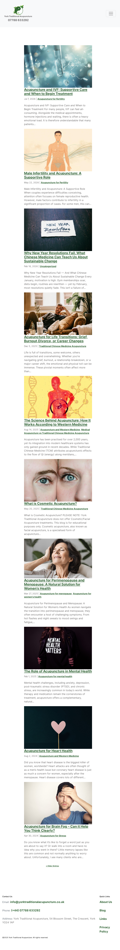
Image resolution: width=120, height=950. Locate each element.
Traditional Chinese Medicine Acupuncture (62, 346)
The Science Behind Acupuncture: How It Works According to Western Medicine (57, 422)
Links (103, 918)
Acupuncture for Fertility (51, 99)
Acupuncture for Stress (53, 835)
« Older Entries (52, 866)
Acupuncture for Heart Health (48, 751)
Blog (103, 910)
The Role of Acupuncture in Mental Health (58, 671)
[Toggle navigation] (111, 13)
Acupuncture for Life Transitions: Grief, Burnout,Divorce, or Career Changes (56, 339)
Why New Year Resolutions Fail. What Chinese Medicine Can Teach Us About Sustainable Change (56, 257)
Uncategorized (48, 266)
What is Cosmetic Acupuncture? (50, 503)
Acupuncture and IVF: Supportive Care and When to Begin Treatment (55, 92)
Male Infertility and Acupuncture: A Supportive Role (52, 175)
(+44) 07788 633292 (25, 910)
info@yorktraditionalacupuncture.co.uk (37, 902)
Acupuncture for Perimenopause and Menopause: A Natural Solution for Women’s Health (54, 584)
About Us (106, 902)
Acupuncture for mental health (55, 676)
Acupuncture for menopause (56, 593)
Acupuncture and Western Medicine (60, 429)
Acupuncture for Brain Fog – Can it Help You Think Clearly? (56, 828)
